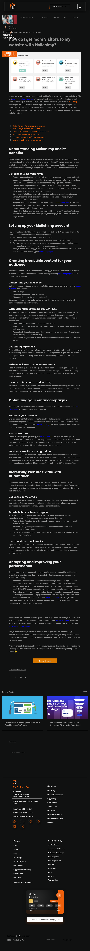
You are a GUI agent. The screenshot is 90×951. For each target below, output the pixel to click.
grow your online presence (22, 99)
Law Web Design (53, 845)
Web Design (18, 858)
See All (85, 692)
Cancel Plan (52, 869)
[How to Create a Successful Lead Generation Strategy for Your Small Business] (67, 707)
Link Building (51, 811)
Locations (50, 823)
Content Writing (52, 803)
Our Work (51, 877)
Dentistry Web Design (55, 841)
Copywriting (43, 17)
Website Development (55, 795)
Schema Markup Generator (23, 882)
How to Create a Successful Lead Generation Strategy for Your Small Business (65, 723)
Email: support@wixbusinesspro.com (18, 936)
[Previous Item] (6, 19)
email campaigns (62, 202)
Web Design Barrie (54, 857)
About (16, 850)
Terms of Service (50, 940)
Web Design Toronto (55, 861)
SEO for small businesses (23, 17)
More (74, 17)
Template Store (53, 880)
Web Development (20, 862)
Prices (50, 873)
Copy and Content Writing (22, 870)
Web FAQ (51, 865)
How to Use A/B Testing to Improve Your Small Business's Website (22, 723)
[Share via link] (26, 677)
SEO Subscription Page (55, 819)
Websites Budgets (60, 17)
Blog (15, 854)
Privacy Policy (67, 940)
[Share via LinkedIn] (21, 677)
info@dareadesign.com (25, 816)
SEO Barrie (17, 878)
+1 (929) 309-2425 (26, 809)
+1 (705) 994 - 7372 (26, 813)
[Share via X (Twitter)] (15, 677)
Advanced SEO (52, 807)
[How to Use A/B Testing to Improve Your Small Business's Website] (22, 707)
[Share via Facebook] (10, 677)
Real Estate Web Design (56, 853)
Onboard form (18, 874)
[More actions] (79, 32)
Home (16, 846)
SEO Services (18, 866)
